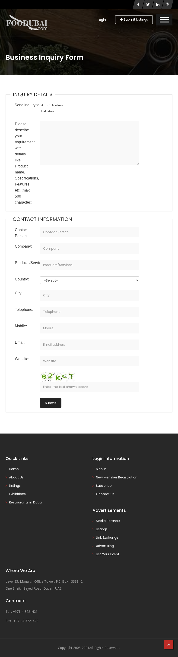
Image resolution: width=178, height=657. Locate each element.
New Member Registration (116, 477)
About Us (16, 477)
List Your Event (107, 554)
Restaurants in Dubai (25, 502)
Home (14, 469)
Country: (22, 279)
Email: (20, 342)
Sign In (101, 469)
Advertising (105, 546)
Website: (22, 359)
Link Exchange (107, 537)
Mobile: (21, 326)
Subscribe (104, 485)
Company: (23, 246)
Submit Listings (136, 19)
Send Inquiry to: (27, 105)
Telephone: (24, 309)
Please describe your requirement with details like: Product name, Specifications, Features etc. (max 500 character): (26, 163)
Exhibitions (17, 494)
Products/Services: (26, 263)
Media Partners (108, 521)
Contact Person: (21, 233)
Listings (15, 485)
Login (102, 19)
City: (18, 293)
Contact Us (105, 494)
